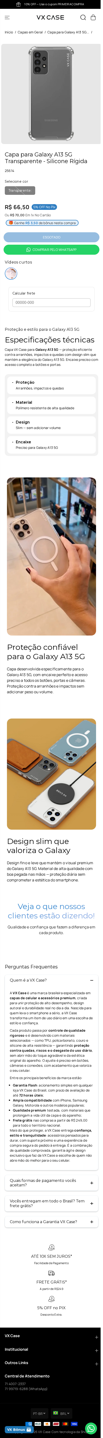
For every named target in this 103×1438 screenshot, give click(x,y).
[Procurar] (83, 17)
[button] (8, 17)
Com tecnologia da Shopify (72, 1432)
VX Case (44, 1432)
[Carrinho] (93, 17)
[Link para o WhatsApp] (91, 1428)
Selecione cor (16, 181)
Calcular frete (23, 293)
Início (9, 32)
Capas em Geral (30, 32)
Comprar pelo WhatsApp (54, 249)
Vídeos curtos (18, 262)
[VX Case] (50, 17)
